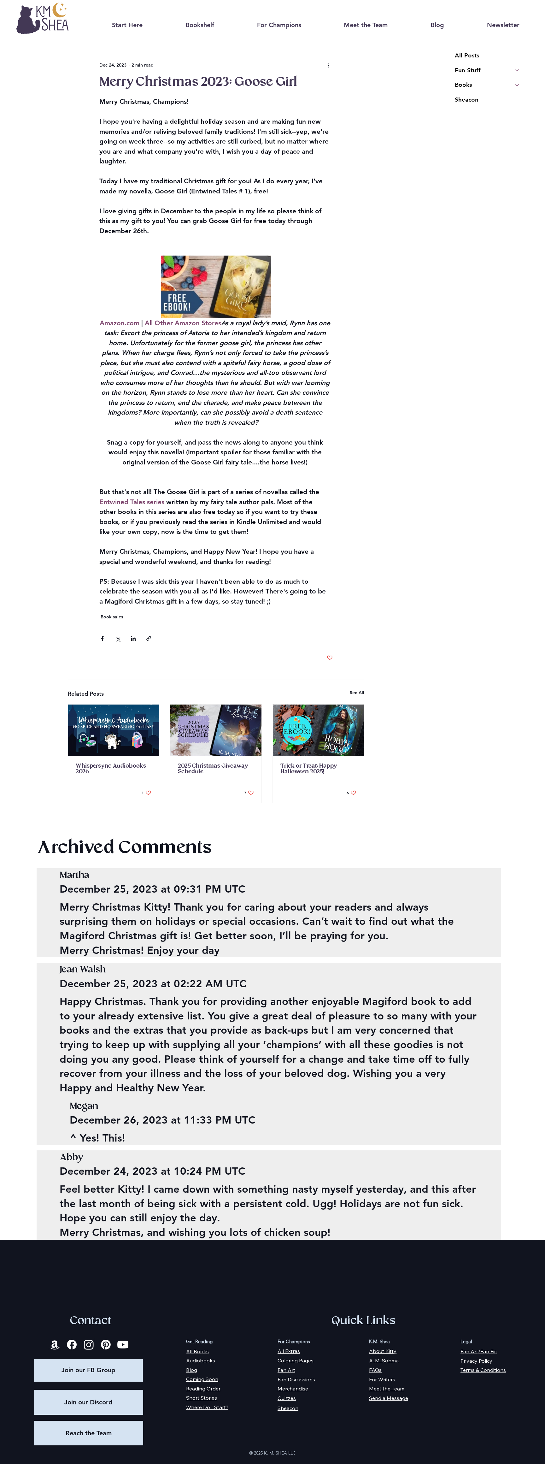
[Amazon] (54, 1344)
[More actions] (329, 65)
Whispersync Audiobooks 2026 (111, 769)
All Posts (467, 55)
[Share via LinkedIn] (133, 638)
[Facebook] (71, 1344)
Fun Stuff (468, 70)
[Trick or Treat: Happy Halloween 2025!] (318, 730)
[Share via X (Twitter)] (118, 638)
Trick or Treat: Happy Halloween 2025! (308, 769)
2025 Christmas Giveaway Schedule (213, 769)
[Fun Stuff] (517, 70)
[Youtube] (122, 1344)
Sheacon (466, 99)
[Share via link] (149, 638)
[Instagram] (88, 1344)
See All (357, 692)
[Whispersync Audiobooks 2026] (113, 730)
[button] (199, 25)
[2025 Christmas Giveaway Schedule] (215, 730)
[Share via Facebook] (102, 638)
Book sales (112, 617)
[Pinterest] (105, 1344)
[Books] (517, 85)
